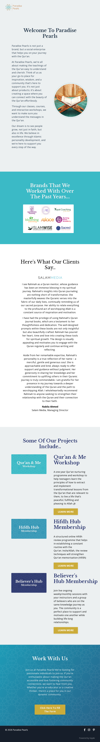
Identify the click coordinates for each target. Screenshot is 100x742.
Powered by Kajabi (87, 738)
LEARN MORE (66, 511)
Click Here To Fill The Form (50, 709)
